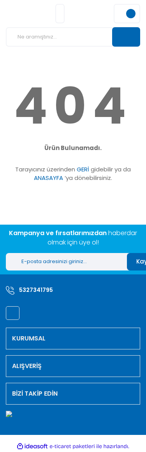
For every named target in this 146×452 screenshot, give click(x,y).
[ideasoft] (32, 446)
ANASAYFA (48, 178)
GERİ (83, 169)
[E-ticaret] (72, 446)
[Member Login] (60, 13)
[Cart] (127, 13)
